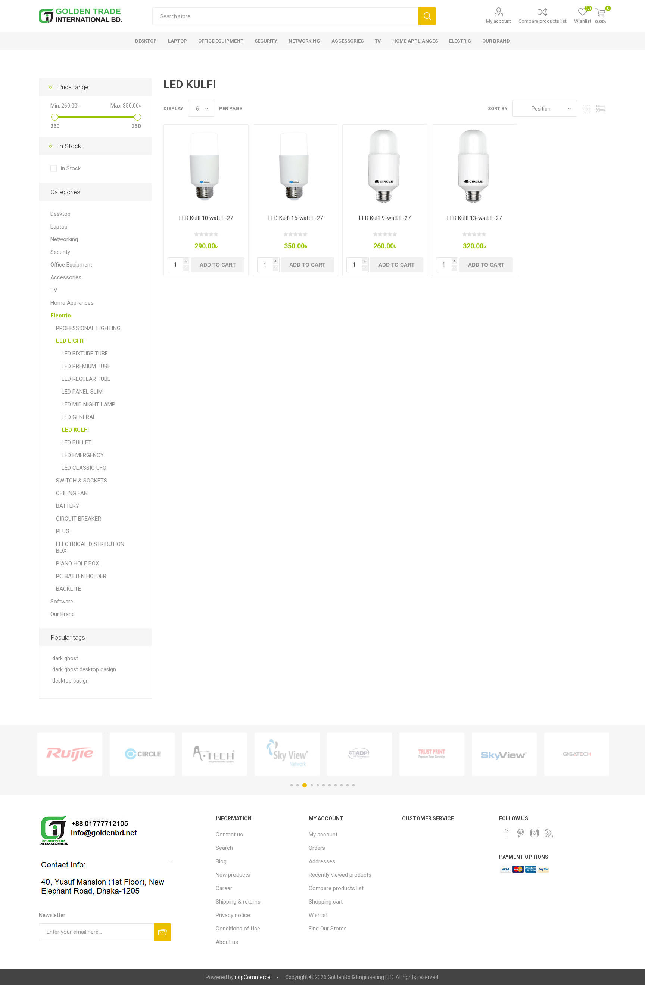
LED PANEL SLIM (82, 391)
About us (227, 942)
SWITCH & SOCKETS (81, 480)
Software (61, 601)
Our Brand (62, 614)
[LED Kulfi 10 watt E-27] (206, 167)
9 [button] (341, 785)
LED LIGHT (70, 341)
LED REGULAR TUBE (86, 379)
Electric (60, 315)
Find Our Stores (328, 928)
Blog (221, 861)
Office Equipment (71, 264)
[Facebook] (506, 833)
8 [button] (335, 785)
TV (53, 290)
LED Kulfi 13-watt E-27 (474, 218)
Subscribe (162, 932)
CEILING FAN (72, 493)
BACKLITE (68, 588)
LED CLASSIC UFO (84, 467)
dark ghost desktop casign (84, 669)
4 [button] (312, 785)
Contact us (229, 834)
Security (60, 252)
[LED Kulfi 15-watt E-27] (295, 167)
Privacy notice (233, 915)
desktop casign (70, 681)
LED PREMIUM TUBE (86, 366)
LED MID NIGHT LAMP (88, 404)
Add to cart (218, 265)
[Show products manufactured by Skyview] (504, 754)
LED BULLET (76, 442)
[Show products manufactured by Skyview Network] (287, 754)
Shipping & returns (238, 901)
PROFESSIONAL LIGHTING (88, 328)
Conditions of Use (238, 928)
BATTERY (67, 506)
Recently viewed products (340, 874)
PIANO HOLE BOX (77, 563)
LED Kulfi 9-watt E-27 (385, 218)
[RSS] (549, 833)
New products (233, 874)
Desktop (60, 214)
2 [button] (297, 785)
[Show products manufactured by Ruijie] (69, 754)
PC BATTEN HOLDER (81, 576)
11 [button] (353, 785)
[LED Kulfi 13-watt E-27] (474, 167)
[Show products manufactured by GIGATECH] (576, 754)
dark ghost (65, 658)
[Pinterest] (520, 833)
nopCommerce (252, 977)
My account (498, 21)
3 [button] (304, 785)
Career (224, 888)
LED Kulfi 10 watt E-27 (206, 218)
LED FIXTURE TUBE (85, 353)
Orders (317, 848)
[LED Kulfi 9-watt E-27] (385, 167)
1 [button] (291, 785)
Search (427, 16)
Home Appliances (72, 302)
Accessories (65, 277)
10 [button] (347, 785)
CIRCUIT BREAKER (78, 518)
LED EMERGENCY (83, 455)
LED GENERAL (79, 417)
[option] (70, 754)
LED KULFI (75, 429)
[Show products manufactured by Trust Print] (431, 754)
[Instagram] (534, 833)
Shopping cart (326, 901)
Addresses (322, 861)
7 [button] (329, 785)
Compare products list (542, 21)
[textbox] (285, 16)
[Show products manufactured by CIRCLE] (142, 754)
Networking (64, 239)
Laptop (59, 226)
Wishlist (318, 915)
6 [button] (323, 785)
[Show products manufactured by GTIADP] (359, 754)
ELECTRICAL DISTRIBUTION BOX (90, 547)
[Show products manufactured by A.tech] (214, 754)
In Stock (70, 168)
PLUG (62, 531)
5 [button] (318, 785)
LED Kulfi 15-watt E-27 (295, 218)
